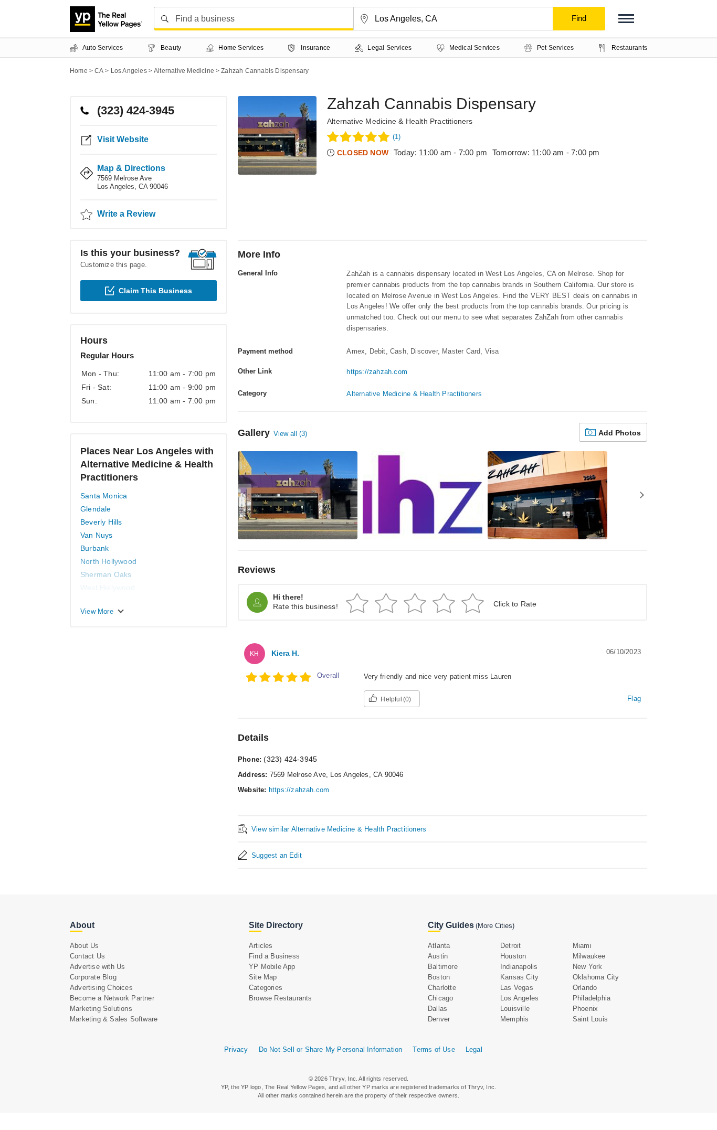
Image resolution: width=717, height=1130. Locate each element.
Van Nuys (96, 535)
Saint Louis (590, 1019)
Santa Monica (103, 496)
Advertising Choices (101, 988)
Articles (261, 946)
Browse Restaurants (280, 998)
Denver (439, 1019)
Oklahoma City (596, 977)
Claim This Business (155, 290)
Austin (438, 956)
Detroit (510, 946)
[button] (626, 18)
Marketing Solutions (101, 1008)
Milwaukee (589, 956)
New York (588, 967)
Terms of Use (434, 1049)
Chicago (440, 998)
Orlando (585, 988)
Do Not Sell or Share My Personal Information (331, 1049)
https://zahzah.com (376, 372)
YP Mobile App (272, 967)
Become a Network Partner (112, 998)
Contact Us (87, 956)
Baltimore (443, 967)
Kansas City (519, 977)
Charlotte (442, 988)
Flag (634, 698)
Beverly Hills (101, 522)
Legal (474, 1049)
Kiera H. (285, 653)
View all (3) (290, 434)
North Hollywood (108, 561)
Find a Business (274, 956)
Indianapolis (518, 967)
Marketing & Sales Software (113, 1019)
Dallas (437, 1008)
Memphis (514, 1019)
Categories (265, 988)
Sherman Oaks (105, 574)
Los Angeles (519, 998)
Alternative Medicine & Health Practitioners (400, 121)
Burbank (94, 548)
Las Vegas (516, 988)
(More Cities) (495, 926)
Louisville (515, 1008)
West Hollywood (107, 587)
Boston (439, 977)
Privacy (236, 1049)
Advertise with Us (97, 967)
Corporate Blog (93, 977)
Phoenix (585, 1008)
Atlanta (439, 946)
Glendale (95, 509)
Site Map (263, 977)
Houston (513, 956)
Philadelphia (591, 998)
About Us (84, 946)
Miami (582, 946)
